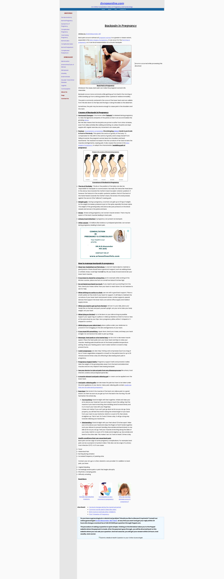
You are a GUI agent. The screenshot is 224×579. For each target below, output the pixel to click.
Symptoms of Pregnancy (65, 25)
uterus (86, 120)
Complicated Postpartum (65, 52)
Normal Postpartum (67, 47)
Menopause (64, 70)
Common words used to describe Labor (102, 510)
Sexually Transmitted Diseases (67, 81)
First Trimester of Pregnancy (99, 514)
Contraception (65, 89)
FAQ (116, 9)
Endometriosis (65, 77)
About (109, 9)
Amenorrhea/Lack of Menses (67, 66)
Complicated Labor (67, 44)
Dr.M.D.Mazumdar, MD (93, 34)
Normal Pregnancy (67, 21)
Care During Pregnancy (65, 36)
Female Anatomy (66, 17)
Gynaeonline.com (112, 3)
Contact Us (123, 9)
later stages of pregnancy (99, 40)
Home (103, 9)
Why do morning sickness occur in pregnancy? (124, 499)
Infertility (64, 73)
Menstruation (65, 61)
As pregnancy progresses (94, 131)
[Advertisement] (121, 16)
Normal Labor (65, 41)
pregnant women (105, 38)
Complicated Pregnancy (65, 31)
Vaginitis (63, 85)
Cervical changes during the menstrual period (105, 507)
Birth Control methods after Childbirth (102, 512)
